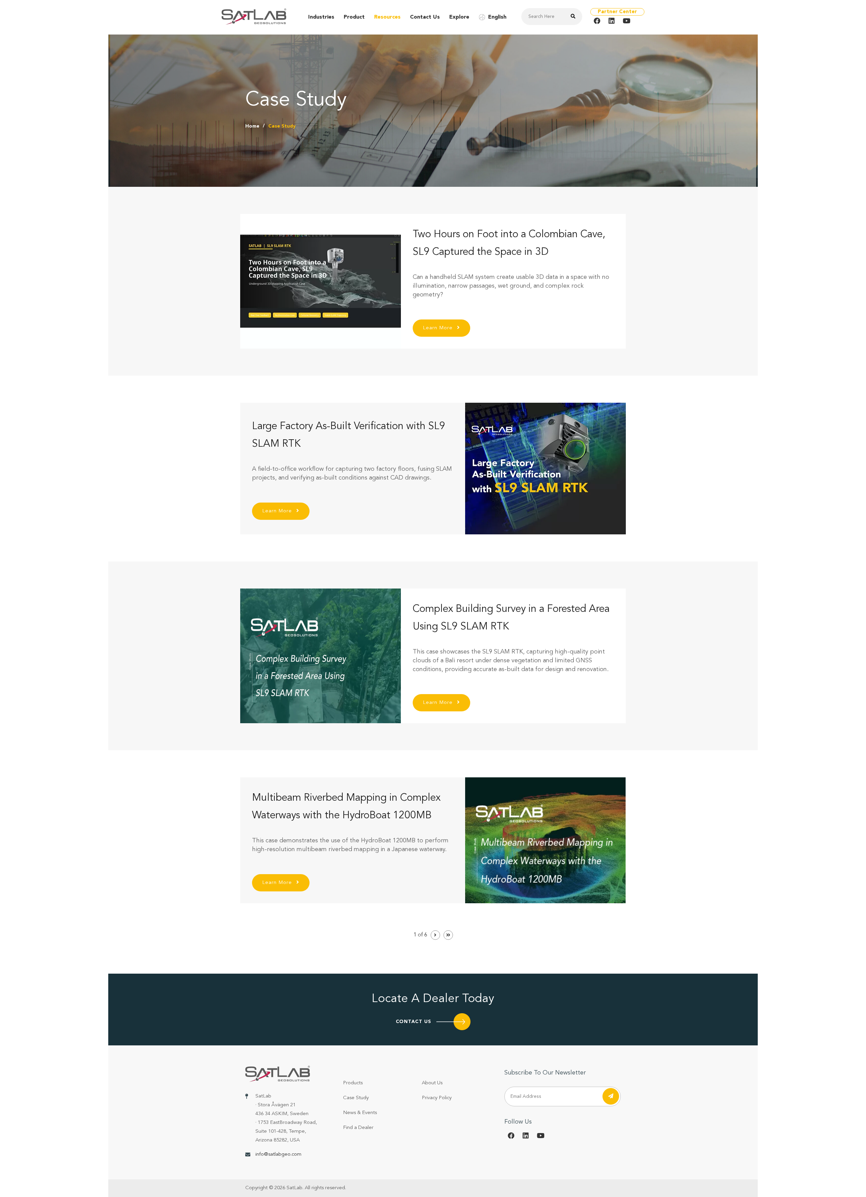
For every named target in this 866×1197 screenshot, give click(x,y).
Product (354, 17)
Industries (321, 17)
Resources (387, 17)
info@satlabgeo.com (278, 1154)
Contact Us (425, 17)
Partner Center (617, 12)
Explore (459, 17)
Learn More (438, 328)
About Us (432, 1083)
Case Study (356, 1098)
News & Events (360, 1112)
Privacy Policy (437, 1098)
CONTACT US (413, 1021)
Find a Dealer (358, 1127)
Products (353, 1083)
